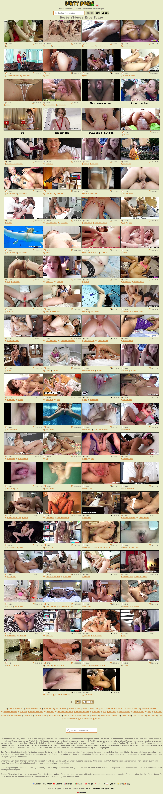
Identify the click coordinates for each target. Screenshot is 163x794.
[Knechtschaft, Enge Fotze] (139, 395)
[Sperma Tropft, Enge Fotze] (139, 336)
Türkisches (88, 695)
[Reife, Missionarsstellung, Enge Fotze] (101, 661)
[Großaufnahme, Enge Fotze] (139, 189)
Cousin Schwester (13, 75)
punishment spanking (149, 708)
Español (59, 784)
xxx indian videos (70, 719)
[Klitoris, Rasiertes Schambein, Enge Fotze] (62, 690)
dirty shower (133, 708)
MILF (17, 488)
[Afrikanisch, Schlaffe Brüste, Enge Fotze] (62, 513)
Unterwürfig (23, 193)
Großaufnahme (50, 105)
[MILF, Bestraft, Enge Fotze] (139, 484)
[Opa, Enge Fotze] (62, 454)
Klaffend (10, 311)
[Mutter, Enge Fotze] (101, 277)
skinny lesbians (15, 715)
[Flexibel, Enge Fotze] (139, 661)
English (38, 784)
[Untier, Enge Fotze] (62, 71)
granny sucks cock (36, 712)
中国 (128, 784)
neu (97, 12)
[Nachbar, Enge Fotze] (101, 572)
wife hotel (158, 712)
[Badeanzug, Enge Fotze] (139, 425)
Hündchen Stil (128, 311)
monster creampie (70, 715)
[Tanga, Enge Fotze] (23, 100)
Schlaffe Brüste (63, 518)
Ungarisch (10, 46)
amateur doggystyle (16, 708)
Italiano (80, 784)
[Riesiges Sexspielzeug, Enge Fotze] (23, 159)
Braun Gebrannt (59, 46)
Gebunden (16, 282)
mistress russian (82, 712)
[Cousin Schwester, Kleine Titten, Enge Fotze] (139, 513)
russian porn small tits (117, 708)
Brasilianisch (51, 606)
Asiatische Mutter (91, 252)
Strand (48, 46)
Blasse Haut (11, 193)
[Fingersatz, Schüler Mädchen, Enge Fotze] (101, 218)
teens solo (28, 715)
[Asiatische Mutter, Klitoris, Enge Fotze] (101, 248)
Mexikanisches (59, 665)
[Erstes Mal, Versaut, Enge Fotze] (23, 395)
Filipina (139, 311)
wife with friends (10, 712)
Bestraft (95, 164)
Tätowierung (97, 636)
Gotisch (87, 636)
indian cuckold (139, 712)
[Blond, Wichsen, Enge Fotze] (62, 366)
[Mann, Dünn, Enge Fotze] (101, 454)
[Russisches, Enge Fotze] (139, 159)
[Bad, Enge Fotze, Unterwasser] (101, 395)
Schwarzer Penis (129, 75)
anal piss (23, 712)
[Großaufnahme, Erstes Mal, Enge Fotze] (61, 100)
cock (104, 712)
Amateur (48, 311)
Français (70, 784)
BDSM (8, 282)
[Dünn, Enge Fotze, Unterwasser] (101, 307)
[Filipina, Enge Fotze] (101, 602)
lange (105, 12)
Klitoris (104, 252)
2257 (88, 788)
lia (4, 715)
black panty (48, 708)
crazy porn (151, 715)
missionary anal (55, 715)
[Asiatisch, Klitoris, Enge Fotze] (139, 543)
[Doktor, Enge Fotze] (62, 248)
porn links (110, 788)
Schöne (48, 665)
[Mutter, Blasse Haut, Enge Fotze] (23, 602)
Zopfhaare (26, 75)
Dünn (85, 311)
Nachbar (87, 577)
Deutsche (87, 429)
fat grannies (84, 715)
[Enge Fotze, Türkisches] (101, 690)
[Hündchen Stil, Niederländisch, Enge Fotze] (139, 572)
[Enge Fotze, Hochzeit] (23, 366)
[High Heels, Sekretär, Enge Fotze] (62, 189)
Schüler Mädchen (103, 46)
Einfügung (49, 164)
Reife (86, 665)
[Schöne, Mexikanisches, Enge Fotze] (62, 661)
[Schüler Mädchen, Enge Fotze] (23, 661)
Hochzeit (10, 370)
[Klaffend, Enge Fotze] (23, 307)
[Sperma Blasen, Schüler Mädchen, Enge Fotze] (101, 41)
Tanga (8, 105)
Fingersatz (88, 223)
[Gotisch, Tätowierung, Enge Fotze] (101, 631)
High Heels (49, 193)
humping (94, 715)
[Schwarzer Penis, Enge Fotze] (139, 71)
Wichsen (55, 370)
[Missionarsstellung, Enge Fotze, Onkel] (23, 513)
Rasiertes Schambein (68, 341)
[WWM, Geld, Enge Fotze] (139, 218)
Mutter (86, 282)
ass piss (98, 719)
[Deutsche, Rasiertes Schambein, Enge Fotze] (101, 425)
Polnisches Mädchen (53, 577)
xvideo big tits (138, 715)
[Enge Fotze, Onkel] (139, 248)
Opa (47, 459)
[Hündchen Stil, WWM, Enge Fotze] (139, 602)
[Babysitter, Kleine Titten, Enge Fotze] (23, 454)
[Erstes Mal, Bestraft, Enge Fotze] (62, 277)
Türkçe (90, 784)
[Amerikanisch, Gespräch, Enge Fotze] (23, 631)
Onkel (125, 252)
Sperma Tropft (103, 341)
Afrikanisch (50, 518)
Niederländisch (141, 577)
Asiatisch (126, 547)
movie (103, 708)
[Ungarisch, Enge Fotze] (23, 41)
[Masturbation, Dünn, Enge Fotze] (23, 543)
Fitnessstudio (139, 282)
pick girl (112, 712)
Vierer (86, 164)
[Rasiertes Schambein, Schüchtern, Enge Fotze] (101, 543)
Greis (86, 75)
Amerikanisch (11, 636)
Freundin (57, 311)
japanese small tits (90, 708)
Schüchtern (106, 547)
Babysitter (11, 459)
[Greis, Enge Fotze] (101, 71)
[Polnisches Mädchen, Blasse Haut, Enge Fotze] (62, 572)
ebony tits (96, 712)
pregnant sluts (124, 712)
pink (160, 715)
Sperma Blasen (89, 46)
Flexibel (126, 665)
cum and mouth (61, 708)
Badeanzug (126, 429)
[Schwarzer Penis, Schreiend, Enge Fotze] (62, 218)
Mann (85, 459)
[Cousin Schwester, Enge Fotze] (101, 189)
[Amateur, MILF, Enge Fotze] (23, 484)
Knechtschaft (127, 400)
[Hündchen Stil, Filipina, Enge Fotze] (139, 307)
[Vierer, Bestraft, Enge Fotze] (101, 159)
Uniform (9, 223)
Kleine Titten (23, 459)
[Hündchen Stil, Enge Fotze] (139, 454)
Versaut (20, 400)
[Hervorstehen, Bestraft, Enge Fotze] (101, 366)
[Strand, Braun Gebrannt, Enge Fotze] (62, 41)
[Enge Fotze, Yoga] (139, 631)
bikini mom (126, 715)
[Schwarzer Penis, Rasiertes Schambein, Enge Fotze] (62, 336)
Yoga (124, 636)
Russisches (127, 164)
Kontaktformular (98, 788)
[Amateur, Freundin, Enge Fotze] (62, 307)
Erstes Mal (62, 105)
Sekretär (60, 193)
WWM (124, 223)
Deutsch (48, 784)
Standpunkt (49, 400)
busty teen (50, 712)
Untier (48, 75)
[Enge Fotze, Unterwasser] (62, 425)
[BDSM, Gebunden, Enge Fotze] (23, 277)
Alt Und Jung (11, 577)
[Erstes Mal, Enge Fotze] (101, 484)
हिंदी (121, 784)
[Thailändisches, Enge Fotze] (139, 41)
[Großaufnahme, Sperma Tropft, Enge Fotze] (101, 336)
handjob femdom (74, 708)
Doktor (48, 252)
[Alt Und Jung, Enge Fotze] (23, 572)
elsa (149, 712)
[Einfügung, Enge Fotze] (62, 159)
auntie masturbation (33, 708)
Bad (85, 400)
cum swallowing (40, 715)
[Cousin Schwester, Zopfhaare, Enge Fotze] (23, 71)
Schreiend (64, 223)
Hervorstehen (89, 370)
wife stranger (113, 715)
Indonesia (101, 784)
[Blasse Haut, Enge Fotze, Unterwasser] (23, 248)
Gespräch (23, 636)
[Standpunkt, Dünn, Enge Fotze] (62, 395)
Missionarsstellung (14, 518)
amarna (103, 715)
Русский (112, 784)
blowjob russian (86, 719)
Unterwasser (23, 252)
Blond (48, 370)
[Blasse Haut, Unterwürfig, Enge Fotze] (23, 189)
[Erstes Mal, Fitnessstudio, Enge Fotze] (139, 277)
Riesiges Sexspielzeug (15, 164)
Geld (130, 223)
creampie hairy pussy (65, 712)
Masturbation (11, 547)
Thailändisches (128, 46)
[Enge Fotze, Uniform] (23, 218)
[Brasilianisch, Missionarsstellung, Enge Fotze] (62, 602)
